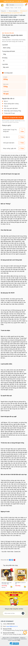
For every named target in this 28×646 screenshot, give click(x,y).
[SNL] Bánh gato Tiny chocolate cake (6, 583)
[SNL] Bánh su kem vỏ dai (20, 583)
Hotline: (9, 623)
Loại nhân (5, 64)
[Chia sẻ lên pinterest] (14, 559)
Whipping (7, 7)
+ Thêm (22, 130)
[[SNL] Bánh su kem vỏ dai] (20, 575)
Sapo (19, 640)
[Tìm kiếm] (7, 5)
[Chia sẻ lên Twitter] (12, 559)
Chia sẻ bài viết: (5, 560)
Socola (19, 7)
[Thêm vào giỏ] (11, 586)
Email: (10, 626)
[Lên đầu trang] (25, 644)
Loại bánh (5, 44)
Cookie (15, 7)
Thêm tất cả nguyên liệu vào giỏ (13, 117)
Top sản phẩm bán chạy (10, 565)
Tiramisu (12, 7)
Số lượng (4, 57)
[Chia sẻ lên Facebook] (10, 559)
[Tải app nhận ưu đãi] (14, 598)
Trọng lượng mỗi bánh (8, 51)
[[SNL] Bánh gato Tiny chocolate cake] (7, 575)
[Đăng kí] (23, 613)
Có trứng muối (8, 73)
